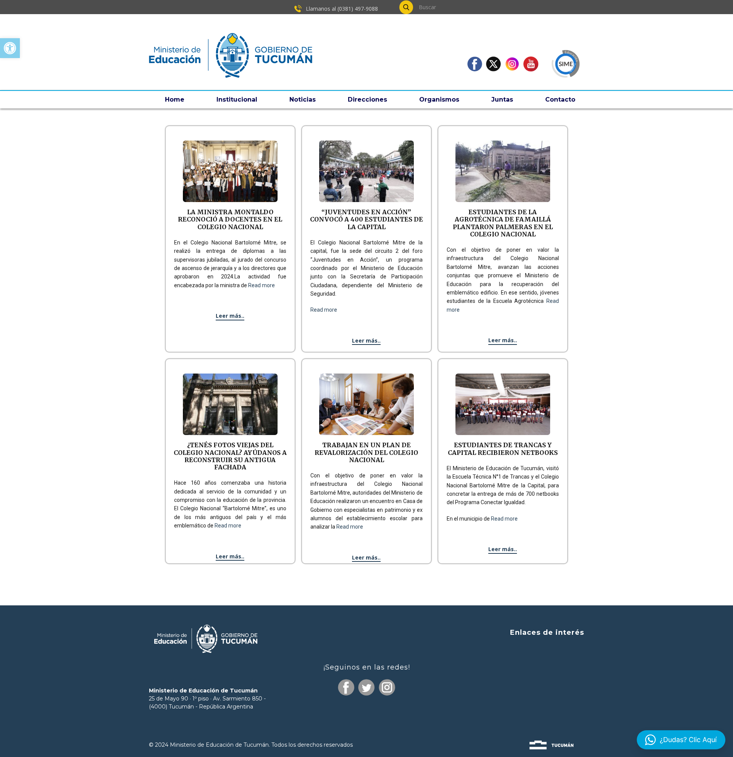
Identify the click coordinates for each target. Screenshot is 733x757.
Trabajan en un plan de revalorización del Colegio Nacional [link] (366, 452)
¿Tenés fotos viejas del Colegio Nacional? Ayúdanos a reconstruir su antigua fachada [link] (230, 456)
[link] (10, 48)
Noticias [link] (302, 99)
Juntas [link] (502, 99)
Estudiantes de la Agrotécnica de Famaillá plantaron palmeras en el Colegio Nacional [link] (503, 223)
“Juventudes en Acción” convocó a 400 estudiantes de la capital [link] (366, 219)
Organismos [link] (439, 99)
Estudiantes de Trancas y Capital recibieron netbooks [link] (503, 448)
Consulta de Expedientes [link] (545, 648)
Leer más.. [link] (230, 315)
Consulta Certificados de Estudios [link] (533, 692)
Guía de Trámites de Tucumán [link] (537, 677)
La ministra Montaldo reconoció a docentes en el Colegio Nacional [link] (230, 219)
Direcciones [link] (367, 99)
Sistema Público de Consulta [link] (540, 662)
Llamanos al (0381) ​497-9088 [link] (341, 8)
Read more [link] (261, 285)
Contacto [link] (560, 99)
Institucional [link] (236, 99)
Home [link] (174, 99)
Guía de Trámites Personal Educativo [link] (527, 706)
